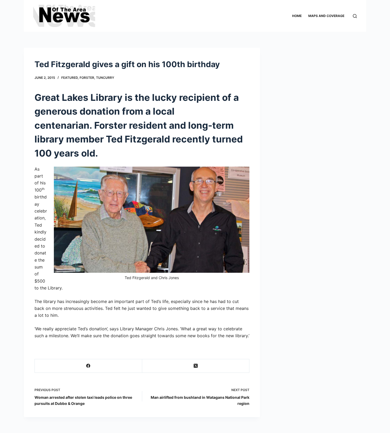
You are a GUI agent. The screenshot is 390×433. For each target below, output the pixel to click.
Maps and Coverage (326, 16)
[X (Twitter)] (196, 366)
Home (297, 16)
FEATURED (69, 78)
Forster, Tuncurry (97, 78)
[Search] (355, 16)
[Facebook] (88, 366)
